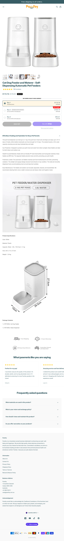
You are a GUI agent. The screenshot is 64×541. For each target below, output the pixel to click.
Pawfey (34, 537)
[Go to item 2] (10, 76)
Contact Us (5, 461)
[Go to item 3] (16, 76)
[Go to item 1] (4, 76)
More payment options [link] (47, 128)
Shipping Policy (6, 467)
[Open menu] (3, 6)
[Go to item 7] (38, 76)
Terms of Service (7, 470)
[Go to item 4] (21, 76)
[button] (32, 103)
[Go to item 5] (27, 76)
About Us (4, 458)
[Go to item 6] (33, 76)
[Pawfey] (32, 7)
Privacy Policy (6, 464)
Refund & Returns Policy (9, 472)
